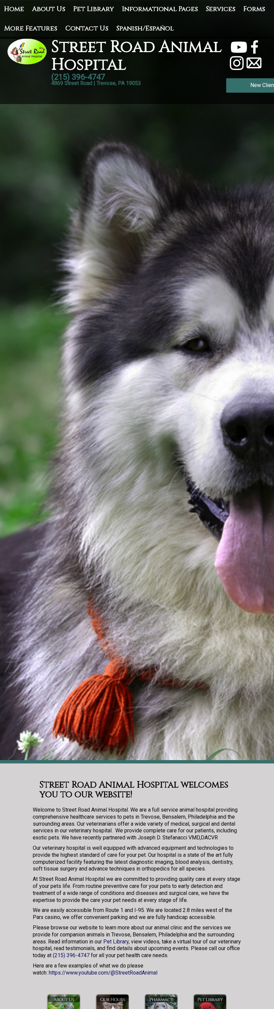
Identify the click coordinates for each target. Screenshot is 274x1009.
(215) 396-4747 (71, 955)
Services (220, 8)
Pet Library (93, 8)
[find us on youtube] (239, 46)
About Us (48, 8)
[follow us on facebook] (254, 46)
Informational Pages (160, 8)
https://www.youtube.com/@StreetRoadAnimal (103, 973)
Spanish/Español (145, 28)
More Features (30, 28)
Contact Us (86, 28)
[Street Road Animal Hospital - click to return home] (27, 51)
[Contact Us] (254, 63)
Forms (254, 8)
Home (14, 8)
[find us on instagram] (236, 63)
